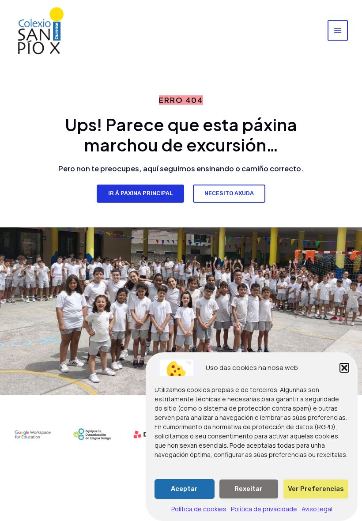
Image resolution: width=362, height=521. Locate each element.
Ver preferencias (316, 489)
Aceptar (184, 489)
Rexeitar (248, 489)
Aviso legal (317, 509)
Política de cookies (198, 509)
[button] (344, 367)
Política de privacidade (264, 509)
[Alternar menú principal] (338, 30)
